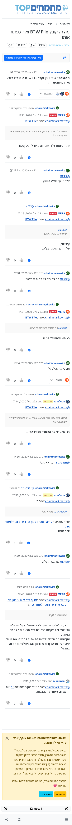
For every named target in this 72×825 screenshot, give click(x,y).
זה (12, 687)
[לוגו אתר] (41, 9)
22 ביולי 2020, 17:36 (25, 456)
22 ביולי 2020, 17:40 (29, 594)
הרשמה (60, 794)
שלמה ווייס (59, 681)
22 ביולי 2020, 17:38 (23, 495)
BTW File (31, 121)
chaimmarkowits (54, 72)
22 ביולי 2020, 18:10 (34, 681)
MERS (61, 115)
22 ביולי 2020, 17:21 (30, 115)
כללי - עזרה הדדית (59, 45)
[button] (66, 819)
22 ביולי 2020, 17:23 (25, 170)
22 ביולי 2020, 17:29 (29, 213)
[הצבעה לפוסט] (21, 94)
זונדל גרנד (59, 401)
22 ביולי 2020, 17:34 (25, 363)
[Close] (7, 738)
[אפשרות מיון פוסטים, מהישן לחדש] (64, 58)
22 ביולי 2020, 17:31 (25, 273)
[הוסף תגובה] (29, 94)
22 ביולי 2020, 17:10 (25, 72)
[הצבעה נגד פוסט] (8, 94)
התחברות (46, 794)
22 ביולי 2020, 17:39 (25, 555)
